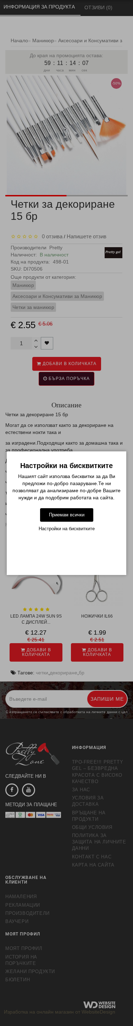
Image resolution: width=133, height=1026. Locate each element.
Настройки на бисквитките (67, 528)
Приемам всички (66, 514)
